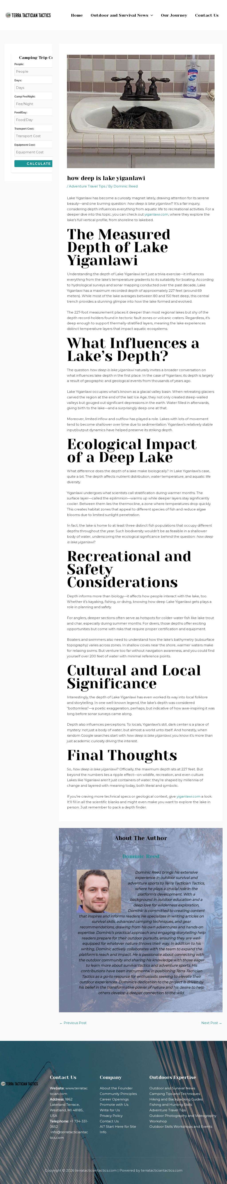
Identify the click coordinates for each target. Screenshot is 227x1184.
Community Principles (118, 1094)
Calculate (39, 164)
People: (19, 64)
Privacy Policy (111, 1116)
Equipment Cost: (24, 144)
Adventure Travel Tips (87, 186)
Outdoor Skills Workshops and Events (180, 1126)
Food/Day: (20, 112)
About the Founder (116, 1088)
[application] (150, 15)
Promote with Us (114, 1104)
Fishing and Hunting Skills (170, 1104)
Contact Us (109, 1121)
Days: (18, 80)
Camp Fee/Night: (24, 96)
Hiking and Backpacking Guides (176, 1099)
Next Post (211, 1023)
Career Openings (114, 1099)
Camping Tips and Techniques (174, 1094)
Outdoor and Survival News (172, 1088)
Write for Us (110, 1110)
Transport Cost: (24, 128)
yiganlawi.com (156, 214)
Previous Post (72, 1023)
